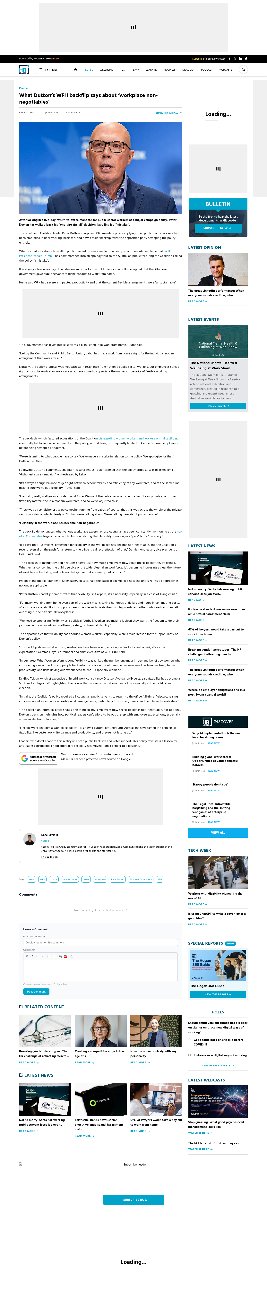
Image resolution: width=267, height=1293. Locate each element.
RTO (160, 879)
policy (54, 879)
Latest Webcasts (206, 1080)
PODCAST (206, 69)
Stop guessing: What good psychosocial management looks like (216, 1124)
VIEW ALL (218, 832)
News (31, 879)
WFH (42, 879)
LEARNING (152, 69)
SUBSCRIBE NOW (215, 228)
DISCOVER (188, 69)
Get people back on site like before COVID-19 (219, 1042)
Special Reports (211, 943)
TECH (123, 69)
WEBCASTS (225, 69)
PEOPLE (88, 69)
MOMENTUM (46, 58)
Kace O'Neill (28, 113)
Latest (86, 879)
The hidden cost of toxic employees (213, 1143)
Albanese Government (141, 879)
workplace (100, 879)
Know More (49, 857)
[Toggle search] (243, 69)
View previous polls (216, 1066)
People (23, 88)
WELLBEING (106, 69)
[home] (24, 69)
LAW (136, 69)
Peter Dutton (117, 879)
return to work (70, 879)
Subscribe (198, 59)
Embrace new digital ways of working (220, 1055)
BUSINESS (170, 69)
